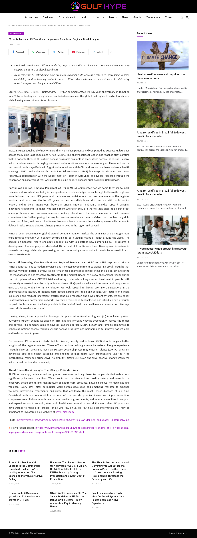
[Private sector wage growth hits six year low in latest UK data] (163, 230)
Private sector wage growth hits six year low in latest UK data (162, 250)
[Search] (187, 17)
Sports (137, 17)
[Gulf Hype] (98, 6)
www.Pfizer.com (65, 412)
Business (48, 17)
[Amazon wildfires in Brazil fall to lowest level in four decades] (163, 113)
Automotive (31, 17)
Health (84, 17)
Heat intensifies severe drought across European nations (161, 76)
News (125, 17)
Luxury (113, 17)
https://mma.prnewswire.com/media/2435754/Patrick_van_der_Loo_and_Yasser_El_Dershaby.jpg (73, 420)
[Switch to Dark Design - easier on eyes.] (182, 17)
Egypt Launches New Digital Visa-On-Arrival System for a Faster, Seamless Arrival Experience (108, 498)
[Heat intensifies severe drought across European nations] (163, 55)
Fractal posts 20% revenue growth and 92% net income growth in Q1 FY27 (24, 496)
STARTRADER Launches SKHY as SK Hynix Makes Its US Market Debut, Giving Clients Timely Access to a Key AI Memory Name (68, 500)
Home (11, 25)
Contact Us (183, 533)
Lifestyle (98, 17)
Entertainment (66, 17)
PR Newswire (16, 33)
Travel (169, 17)
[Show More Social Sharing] (111, 52)
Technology (153, 17)
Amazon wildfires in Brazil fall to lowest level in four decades (161, 134)
